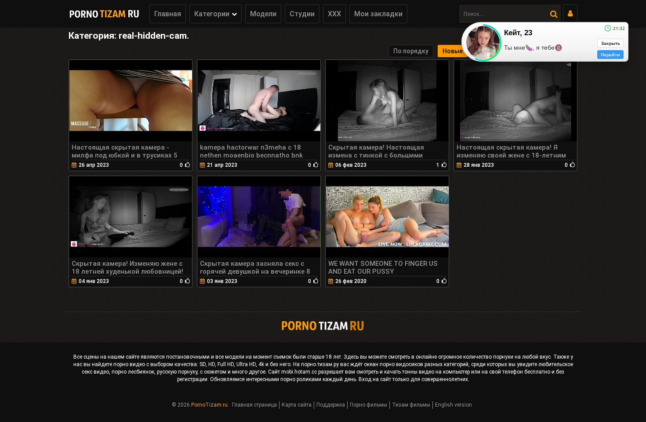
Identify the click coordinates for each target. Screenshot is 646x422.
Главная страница (254, 405)
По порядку (410, 51)
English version (453, 405)
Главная (167, 14)
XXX (334, 14)
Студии (302, 14)
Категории (211, 14)
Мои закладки (378, 14)
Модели (263, 14)
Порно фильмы (368, 405)
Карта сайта (297, 405)
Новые (453, 51)
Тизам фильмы (411, 405)
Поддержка (330, 405)
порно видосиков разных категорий (424, 364)
